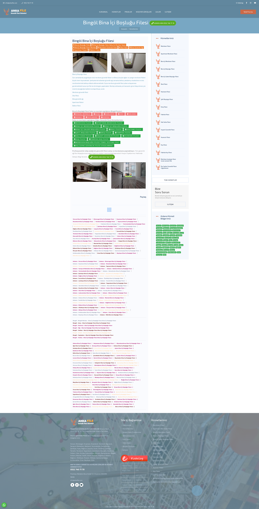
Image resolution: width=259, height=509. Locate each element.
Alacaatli (175, 237)
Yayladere (93, 117)
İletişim (125, 450)
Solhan (132, 114)
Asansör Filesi (132, 136)
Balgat (159, 245)
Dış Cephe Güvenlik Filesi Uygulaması (94, 145)
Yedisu (106, 117)
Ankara (164, 245)
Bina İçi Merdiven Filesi (87, 126)
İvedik (176, 245)
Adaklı (79, 117)
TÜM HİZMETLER (170, 180)
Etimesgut (165, 225)
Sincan (159, 225)
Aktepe (172, 250)
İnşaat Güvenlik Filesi (108, 136)
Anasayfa (124, 29)
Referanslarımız (128, 436)
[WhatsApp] (4, 504)
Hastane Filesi (134, 129)
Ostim (181, 245)
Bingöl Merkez (83, 114)
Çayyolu (176, 233)
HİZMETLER (116, 12)
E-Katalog (239, 3)
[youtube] (255, 3)
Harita (72, 477)
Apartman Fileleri (80, 50)
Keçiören (159, 240)
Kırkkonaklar (172, 252)
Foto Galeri (126, 439)
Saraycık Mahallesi (176, 228)
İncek (181, 233)
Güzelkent (168, 237)
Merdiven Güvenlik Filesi (108, 47)
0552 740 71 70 (28, 3)
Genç (97, 114)
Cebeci (165, 240)
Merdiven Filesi (83, 123)
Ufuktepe (159, 250)
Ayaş (164, 233)
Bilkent (172, 247)
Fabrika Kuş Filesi (100, 139)
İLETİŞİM (168, 12)
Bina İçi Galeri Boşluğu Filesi (90, 129)
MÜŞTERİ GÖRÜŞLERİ (143, 12)
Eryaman (173, 225)
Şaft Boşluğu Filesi (85, 132)
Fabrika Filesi (124, 132)
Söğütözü (166, 247)
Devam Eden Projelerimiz (131, 432)
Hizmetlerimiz (134, 29)
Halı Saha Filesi (83, 136)
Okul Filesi (124, 47)
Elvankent (180, 225)
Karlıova (110, 114)
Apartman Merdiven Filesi (110, 123)
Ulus (170, 240)
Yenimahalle (167, 230)
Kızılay (175, 240)
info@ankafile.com (11, 3)
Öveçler (166, 250)
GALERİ (158, 12)
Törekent (179, 235)
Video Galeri (126, 443)
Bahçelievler (176, 242)
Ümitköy (159, 235)
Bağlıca (169, 233)
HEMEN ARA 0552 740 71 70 (163, 23)
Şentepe (159, 233)
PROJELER (128, 12)
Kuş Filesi (80, 139)
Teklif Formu (248, 12)
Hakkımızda (126, 425)
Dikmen (168, 242)
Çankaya (166, 235)
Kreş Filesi (106, 132)
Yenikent (159, 228)
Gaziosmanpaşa (162, 252)
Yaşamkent (160, 237)
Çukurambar (160, 242)
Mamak (170, 245)
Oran (178, 252)
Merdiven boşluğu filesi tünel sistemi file (97, 142)
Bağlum (178, 247)
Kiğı (121, 114)
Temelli (172, 235)
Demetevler (176, 230)
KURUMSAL (103, 12)
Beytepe (159, 255)
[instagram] (250, 3)
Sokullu (159, 247)
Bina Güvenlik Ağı (137, 47)
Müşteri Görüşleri (128, 446)
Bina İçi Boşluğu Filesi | (82, 343)
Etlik (164, 255)
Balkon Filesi (95, 50)
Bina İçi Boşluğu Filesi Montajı (85, 47)
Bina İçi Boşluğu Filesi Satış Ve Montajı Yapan (109, 45)
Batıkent (159, 230)
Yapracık (166, 228)
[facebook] (246, 3)
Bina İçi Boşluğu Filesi (82, 45)
